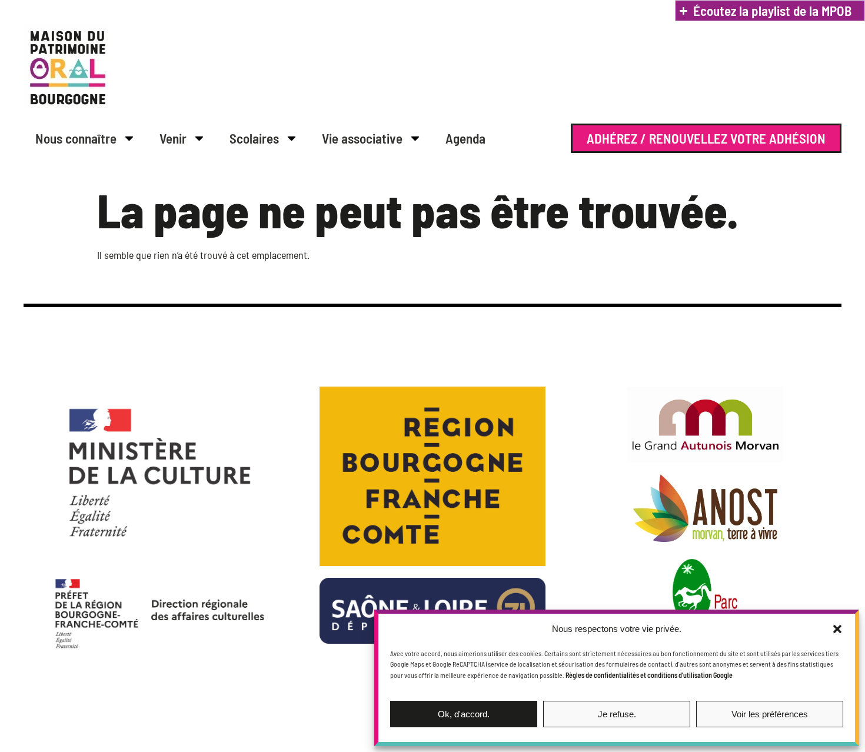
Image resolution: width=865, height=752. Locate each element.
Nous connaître (76, 138)
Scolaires (254, 138)
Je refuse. (617, 714)
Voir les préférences (769, 714)
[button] (837, 629)
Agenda (465, 138)
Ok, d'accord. (464, 714)
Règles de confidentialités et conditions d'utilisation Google (649, 675)
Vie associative (362, 138)
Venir (173, 138)
